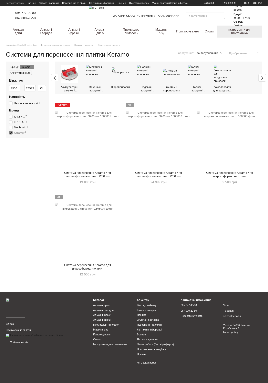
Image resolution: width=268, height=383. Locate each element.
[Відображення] (255, 53)
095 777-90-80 (25, 13)
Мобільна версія (18, 342)
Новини (141, 354)
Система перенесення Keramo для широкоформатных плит (229, 174)
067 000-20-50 (25, 18)
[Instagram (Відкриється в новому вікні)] (44, 15)
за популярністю (207, 52)
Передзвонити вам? (192, 316)
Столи (209, 31)
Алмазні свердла (46, 31)
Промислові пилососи (131, 31)
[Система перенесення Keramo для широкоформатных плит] (229, 135)
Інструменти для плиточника (239, 31)
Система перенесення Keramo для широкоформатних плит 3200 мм (87, 174)
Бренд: (14, 66)
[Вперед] (262, 78)
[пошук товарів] (222, 16)
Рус (260, 3)
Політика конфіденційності (152, 349)
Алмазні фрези (74, 31)
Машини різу (161, 31)
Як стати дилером (139, 3)
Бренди (122, 3)
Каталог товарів (15, 3)
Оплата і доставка (49, 3)
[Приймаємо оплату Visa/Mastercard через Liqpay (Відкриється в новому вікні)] (34, 335)
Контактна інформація (101, 3)
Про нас (31, 3)
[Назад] (54, 77)
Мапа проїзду (230, 332)
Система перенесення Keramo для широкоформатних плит (87, 266)
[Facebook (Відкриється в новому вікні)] (49, 15)
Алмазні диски (100, 31)
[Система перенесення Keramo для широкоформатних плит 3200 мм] (87, 135)
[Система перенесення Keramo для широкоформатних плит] (87, 227)
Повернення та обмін (74, 3)
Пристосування (187, 31)
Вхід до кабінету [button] (147, 305)
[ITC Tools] (15, 308)
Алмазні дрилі (19, 31)
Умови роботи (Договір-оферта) (170, 3)
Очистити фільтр (20, 72)
